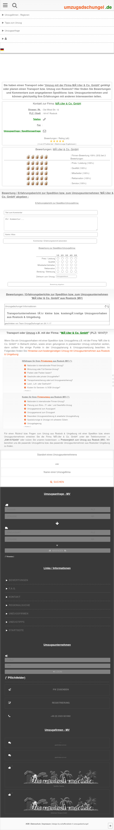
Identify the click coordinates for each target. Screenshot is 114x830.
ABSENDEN (57, 550)
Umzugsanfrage (12, 30)
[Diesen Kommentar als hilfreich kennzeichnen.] (108, 306)
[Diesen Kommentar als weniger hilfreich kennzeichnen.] (105, 306)
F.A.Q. (11, 588)
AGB (27, 824)
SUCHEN (58, 482)
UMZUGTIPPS (16, 622)
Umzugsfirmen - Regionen (17, 14)
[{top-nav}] (110, 826)
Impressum (46, 824)
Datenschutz (36, 824)
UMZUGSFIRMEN (18, 613)
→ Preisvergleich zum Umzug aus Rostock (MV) (81, 439)
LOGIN (58, 671)
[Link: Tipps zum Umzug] (113, 22)
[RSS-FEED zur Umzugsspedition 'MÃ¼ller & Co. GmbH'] (113, 382)
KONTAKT (14, 596)
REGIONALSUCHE (19, 605)
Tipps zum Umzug (13, 22)
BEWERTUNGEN (18, 580)
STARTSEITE (16, 630)
